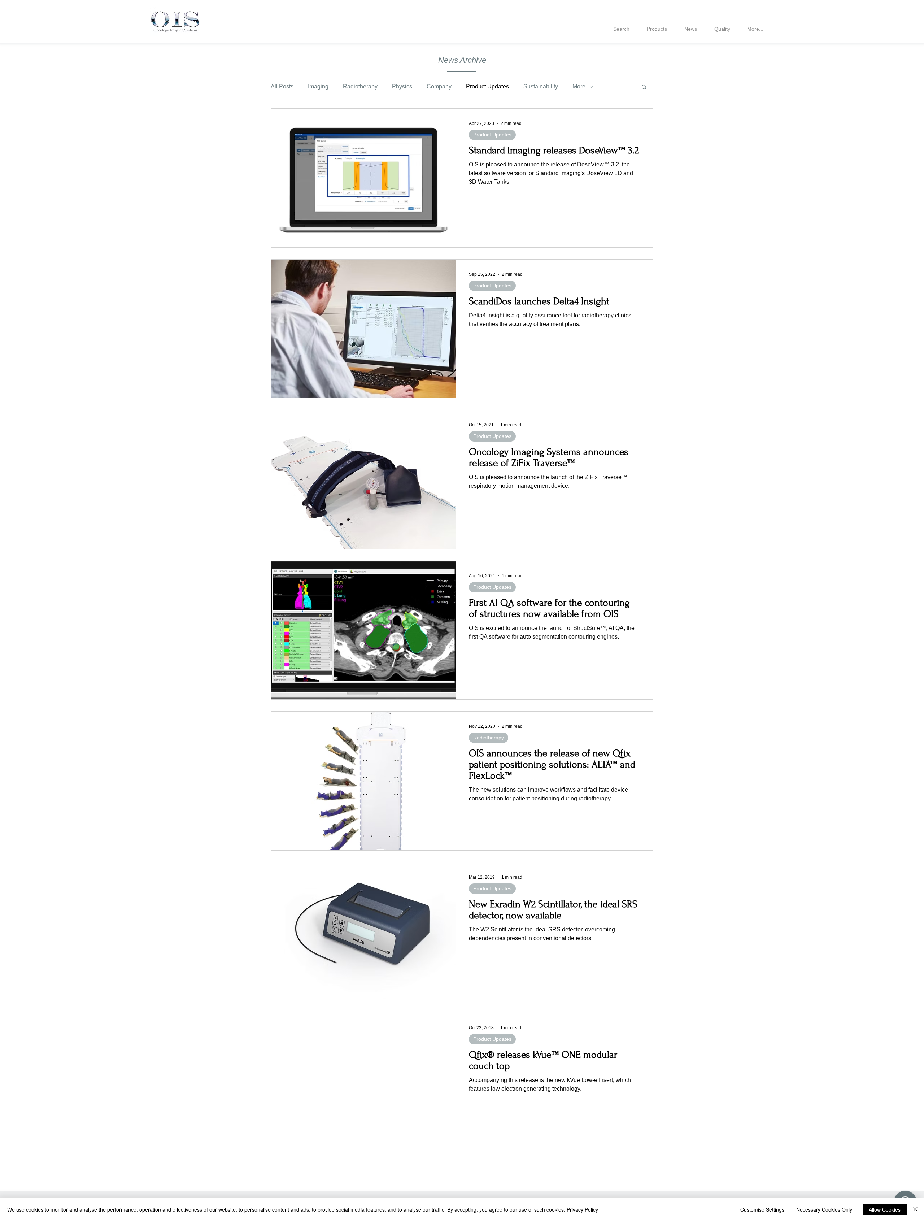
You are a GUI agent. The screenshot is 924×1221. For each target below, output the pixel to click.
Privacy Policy (582, 1209)
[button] (644, 87)
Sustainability (540, 86)
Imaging (318, 86)
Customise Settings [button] (762, 1209)
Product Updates (487, 86)
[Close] (915, 1209)
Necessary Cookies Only (824, 1209)
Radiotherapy (360, 86)
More (578, 86)
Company (439, 86)
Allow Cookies (885, 1209)
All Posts (282, 86)
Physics (402, 86)
